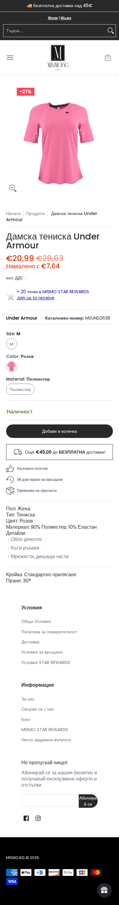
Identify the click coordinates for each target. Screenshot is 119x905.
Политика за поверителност (49, 632)
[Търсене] (111, 31)
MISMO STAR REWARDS (44, 730)
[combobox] (54, 31)
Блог (26, 719)
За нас (27, 699)
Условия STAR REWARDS (45, 662)
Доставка (30, 642)
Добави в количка (59, 431)
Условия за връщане (42, 652)
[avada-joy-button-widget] (104, 890)
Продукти (35, 213)
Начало (13, 213)
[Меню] (9, 57)
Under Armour (22, 318)
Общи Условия (36, 621)
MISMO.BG (15, 857)
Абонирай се (88, 801)
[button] (108, 57)
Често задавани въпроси (46, 740)
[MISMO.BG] (58, 57)
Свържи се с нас (37, 709)
